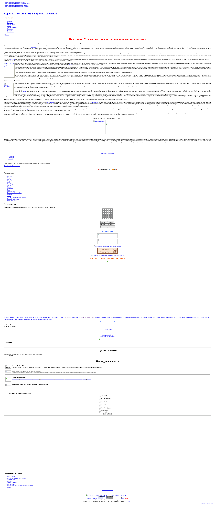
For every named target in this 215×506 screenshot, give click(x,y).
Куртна (97, 317)
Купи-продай (38, 317)
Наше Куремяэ (11, 476)
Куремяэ (11, 317)
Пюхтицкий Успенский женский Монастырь (20, 485)
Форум (9, 26)
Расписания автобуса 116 (11, 319)
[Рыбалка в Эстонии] (107, 237)
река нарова (68, 317)
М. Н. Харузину (50, 102)
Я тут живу (103, 395)
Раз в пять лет (104, 407)
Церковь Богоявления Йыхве (193, 317)
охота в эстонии (59, 317)
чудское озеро (76, 317)
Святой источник (20, 317)
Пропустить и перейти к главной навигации (17, 3)
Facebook (10, 159)
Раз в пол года (104, 403)
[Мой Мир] (115, 169)
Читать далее (111, 153)
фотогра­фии (33, 47)
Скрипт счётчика (107, 329)
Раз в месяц (103, 401)
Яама (70, 64)
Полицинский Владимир (87, 317)
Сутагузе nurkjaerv (32, 319)
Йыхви (101, 317)
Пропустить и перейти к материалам (14, 2)
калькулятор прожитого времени (112, 317)
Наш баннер (10, 32)
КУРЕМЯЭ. (129, 501)
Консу (44, 317)
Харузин (27, 109)
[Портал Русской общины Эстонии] (107, 243)
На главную (104, 153)
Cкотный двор (11, 479)
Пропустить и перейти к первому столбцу (16, 5)
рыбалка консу (50, 317)
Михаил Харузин (131, 317)
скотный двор (151, 317)
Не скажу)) (103, 412)
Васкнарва (155, 90)
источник (12, 59)
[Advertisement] (107, 289)
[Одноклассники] (113, 169)
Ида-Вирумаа (206, 317)
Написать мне (11, 24)
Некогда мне (104, 410)
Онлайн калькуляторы (107, 490)
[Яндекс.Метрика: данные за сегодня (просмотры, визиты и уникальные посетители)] (92, 498)
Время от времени (105, 398)
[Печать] (6, 35)
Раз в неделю (104, 399)
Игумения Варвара (141, 317)
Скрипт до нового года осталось (16, 478)
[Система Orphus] (124, 498)
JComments (11, 156)
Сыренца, (24, 91)
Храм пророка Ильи (179, 317)
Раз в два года (104, 406)
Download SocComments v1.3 (12, 166)
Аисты (50, 319)
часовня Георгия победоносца (164, 317)
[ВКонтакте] (109, 169)
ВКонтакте (11, 157)
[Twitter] (111, 169)
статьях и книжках (94, 102)
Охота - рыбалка (12, 27)
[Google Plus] (116, 169)
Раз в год (103, 404)
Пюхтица (10, 29)
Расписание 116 (11, 484)
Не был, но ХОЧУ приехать (108, 409)
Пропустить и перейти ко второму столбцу (16, 6)
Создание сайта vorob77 (207, 503)
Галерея (9, 21)
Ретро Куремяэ (22, 319)
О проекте (10, 23)
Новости (9, 30)
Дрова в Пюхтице (43, 319)
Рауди (124, 317)
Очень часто (104, 396)
